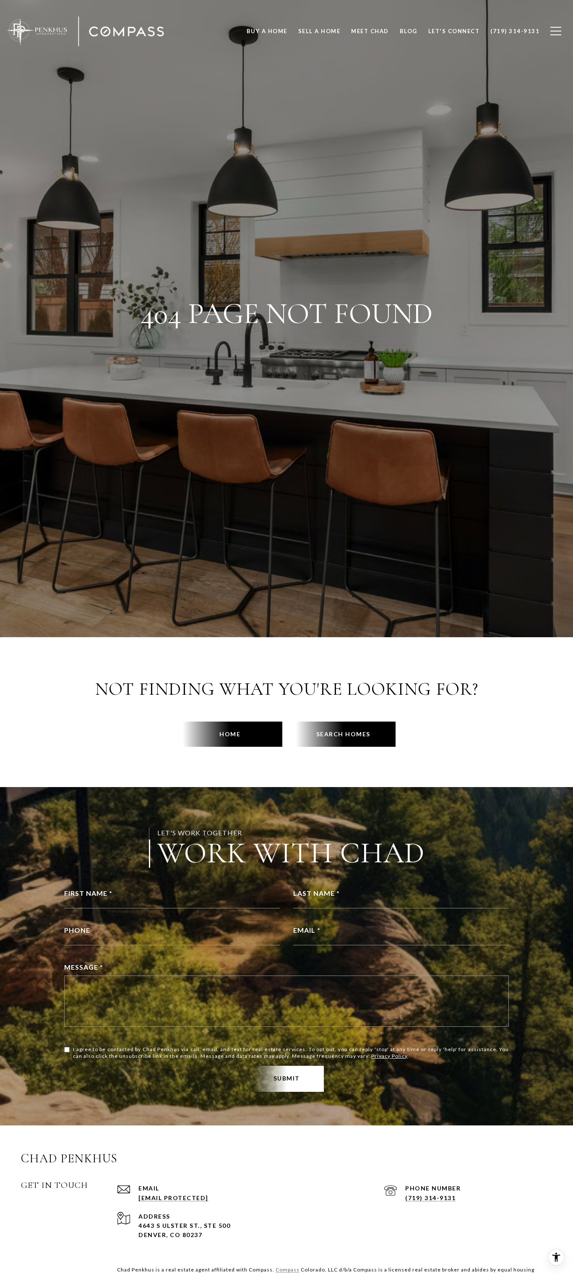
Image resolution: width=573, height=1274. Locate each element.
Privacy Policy (389, 1056)
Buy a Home (267, 31)
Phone (77, 930)
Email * (306, 930)
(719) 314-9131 (430, 1197)
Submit (286, 1078)
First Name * (88, 893)
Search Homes (343, 734)
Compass (288, 1269)
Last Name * (316, 893)
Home (229, 734)
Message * (83, 967)
